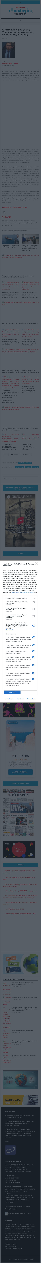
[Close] (37, 564)
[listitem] (20, 598)
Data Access (20, 699)
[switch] (33, 602)
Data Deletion (10, 699)
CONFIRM (12, 692)
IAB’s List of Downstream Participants (23, 592)
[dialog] (20, 631)
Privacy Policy (31, 699)
